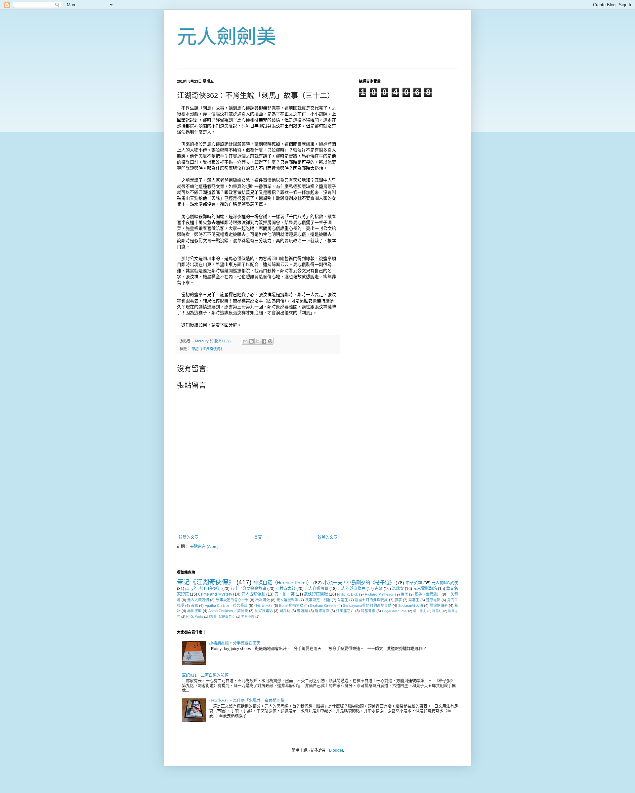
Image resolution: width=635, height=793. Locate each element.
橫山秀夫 (419, 611)
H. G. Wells (194, 616)
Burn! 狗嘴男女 (291, 605)
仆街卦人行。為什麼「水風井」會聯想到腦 (246, 700)
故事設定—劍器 (318, 600)
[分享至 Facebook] (264, 341)
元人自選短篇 (316, 588)
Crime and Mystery (215, 594)
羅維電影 (322, 611)
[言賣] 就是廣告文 (222, 616)
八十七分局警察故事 (248, 588)
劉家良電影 (264, 611)
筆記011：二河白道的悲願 (205, 675)
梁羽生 (413, 600)
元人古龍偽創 (253, 594)
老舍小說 (247, 616)
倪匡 (404, 594)
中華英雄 (414, 583)
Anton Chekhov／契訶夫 (228, 611)
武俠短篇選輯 (316, 594)
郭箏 (398, 600)
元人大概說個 (198, 600)
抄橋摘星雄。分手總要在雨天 (235, 643)
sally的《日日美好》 (203, 588)
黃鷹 (194, 605)
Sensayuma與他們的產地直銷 (367, 605)
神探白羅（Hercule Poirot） (282, 582)
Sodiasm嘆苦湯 (410, 605)
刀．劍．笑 (284, 594)
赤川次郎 (194, 611)
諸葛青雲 (368, 611)
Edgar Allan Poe (394, 611)
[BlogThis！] (251, 341)
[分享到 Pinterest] (270, 341)
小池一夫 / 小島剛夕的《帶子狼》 (358, 582)
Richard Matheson (379, 594)
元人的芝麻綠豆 (351, 588)
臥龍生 (342, 600)
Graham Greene (323, 605)
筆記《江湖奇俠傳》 (207, 349)
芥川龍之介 (345, 611)
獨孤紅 (437, 611)
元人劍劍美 (226, 37)
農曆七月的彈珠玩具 (371, 600)
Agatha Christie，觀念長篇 (226, 605)
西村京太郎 (285, 588)
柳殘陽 (302, 611)
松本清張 (262, 600)
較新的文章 (188, 537)
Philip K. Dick (347, 594)
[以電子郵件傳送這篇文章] (245, 341)
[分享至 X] (257, 341)
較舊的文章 (327, 537)
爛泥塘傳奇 (439, 605)
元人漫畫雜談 (287, 600)
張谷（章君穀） (428, 594)
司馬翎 (284, 611)
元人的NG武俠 (445, 583)
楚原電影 (433, 600)
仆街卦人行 (263, 605)
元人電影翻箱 (425, 588)
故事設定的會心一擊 (232, 600)
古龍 (379, 588)
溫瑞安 (398, 588)
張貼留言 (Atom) (204, 546)
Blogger (336, 750)
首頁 (258, 537)
